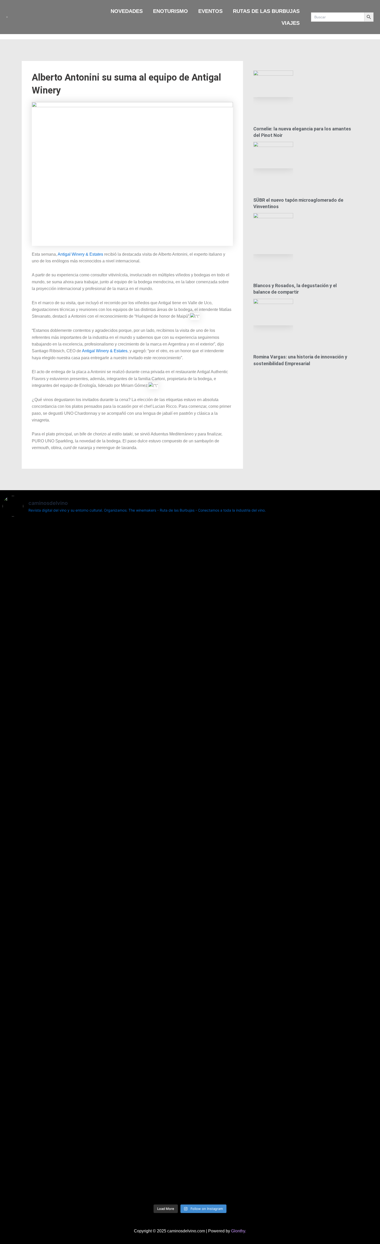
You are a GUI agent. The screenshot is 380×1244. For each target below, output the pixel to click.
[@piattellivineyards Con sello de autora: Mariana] (33, 1087)
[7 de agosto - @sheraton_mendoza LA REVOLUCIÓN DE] (284, 1053)
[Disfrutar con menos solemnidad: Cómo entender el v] (221, 1104)
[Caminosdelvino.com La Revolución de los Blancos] (284, 570)
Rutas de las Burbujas (266, 11)
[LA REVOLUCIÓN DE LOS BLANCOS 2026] (347, 529)
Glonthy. (238, 1231)
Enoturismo (170, 11)
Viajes (291, 23)
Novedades (127, 11)
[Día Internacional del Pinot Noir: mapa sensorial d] (95, 765)
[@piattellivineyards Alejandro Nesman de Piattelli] (33, 601)
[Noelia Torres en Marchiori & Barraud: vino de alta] (158, 1087)
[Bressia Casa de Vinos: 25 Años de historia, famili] (158, 567)
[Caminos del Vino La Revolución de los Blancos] (221, 543)
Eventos (210, 11)
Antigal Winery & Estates (80, 254)
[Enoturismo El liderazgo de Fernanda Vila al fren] (95, 1060)
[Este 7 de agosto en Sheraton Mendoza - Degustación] (347, 1050)
